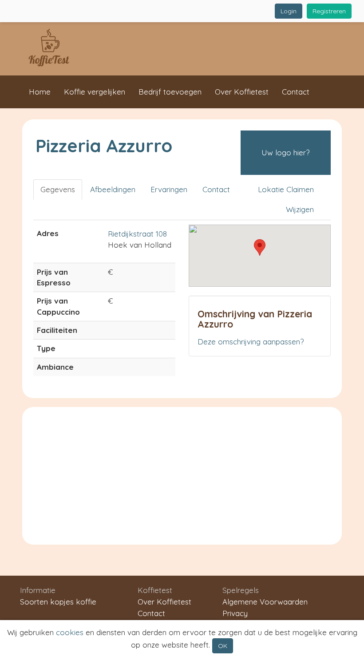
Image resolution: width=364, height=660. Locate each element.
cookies (69, 632)
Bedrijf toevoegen (170, 91)
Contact (295, 91)
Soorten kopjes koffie (58, 601)
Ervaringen (168, 189)
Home (40, 91)
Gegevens (57, 189)
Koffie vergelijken (94, 91)
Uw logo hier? (285, 152)
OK (222, 646)
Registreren (329, 11)
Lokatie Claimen (286, 189)
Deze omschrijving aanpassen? (251, 341)
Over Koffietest (242, 91)
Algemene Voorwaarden (265, 601)
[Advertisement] (182, 473)
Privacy (235, 613)
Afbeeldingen (112, 189)
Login (289, 11)
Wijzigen (300, 209)
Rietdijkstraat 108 (137, 233)
